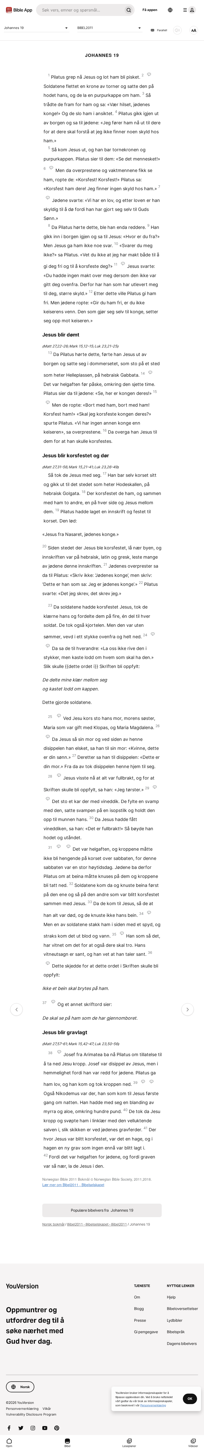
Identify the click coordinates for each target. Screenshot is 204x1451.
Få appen (150, 10)
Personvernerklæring (22, 1409)
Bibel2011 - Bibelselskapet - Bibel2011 (97, 1224)
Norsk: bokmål (53, 1224)
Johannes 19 (14, 28)
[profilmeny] (188, 10)
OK (190, 1399)
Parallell (162, 30)
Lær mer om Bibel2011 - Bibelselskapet (73, 1184)
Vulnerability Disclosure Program (31, 1414)
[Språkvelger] (170, 10)
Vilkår (47, 1409)
